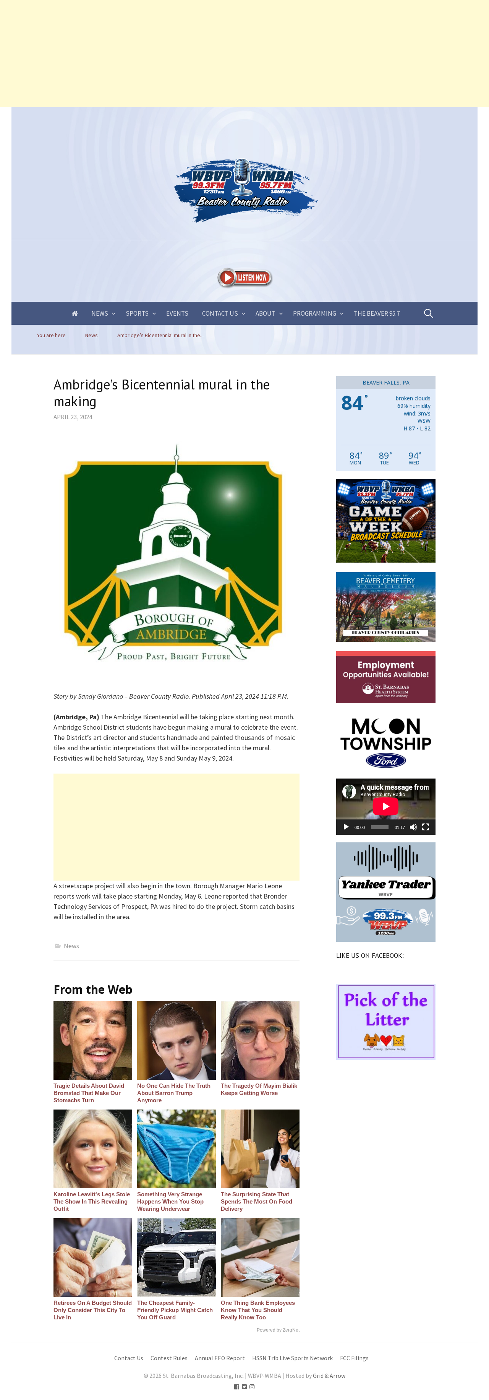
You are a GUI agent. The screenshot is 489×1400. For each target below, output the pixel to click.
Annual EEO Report (220, 1358)
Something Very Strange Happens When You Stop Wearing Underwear (170, 1201)
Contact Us (220, 313)
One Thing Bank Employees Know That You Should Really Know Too (258, 1310)
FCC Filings (354, 1358)
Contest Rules (169, 1358)
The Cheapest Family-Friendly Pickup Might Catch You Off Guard (175, 1310)
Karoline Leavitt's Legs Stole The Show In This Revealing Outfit (91, 1201)
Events (177, 313)
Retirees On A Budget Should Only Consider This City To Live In (92, 1310)
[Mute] (413, 827)
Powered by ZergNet (278, 1330)
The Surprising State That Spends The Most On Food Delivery (256, 1201)
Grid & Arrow (329, 1375)
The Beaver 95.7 (377, 313)
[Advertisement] (229, 53)
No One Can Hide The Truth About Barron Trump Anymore (173, 1092)
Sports (137, 313)
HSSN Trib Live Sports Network (292, 1358)
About (265, 313)
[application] (386, 806)
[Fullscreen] (425, 827)
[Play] (346, 827)
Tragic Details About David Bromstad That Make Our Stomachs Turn (88, 1092)
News (99, 313)
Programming (314, 313)
